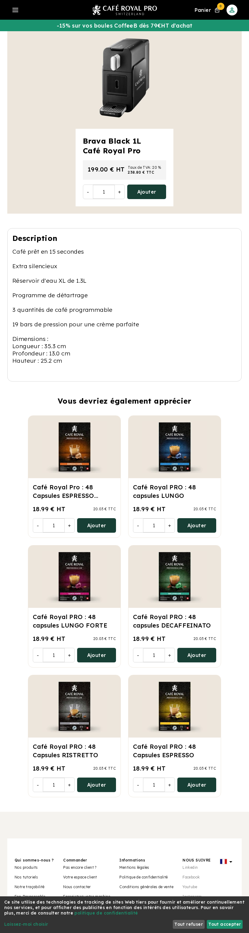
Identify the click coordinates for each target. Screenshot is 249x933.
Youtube (189, 887)
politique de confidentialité (106, 913)
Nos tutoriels (26, 877)
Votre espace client (80, 877)
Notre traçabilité (30, 887)
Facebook (191, 877)
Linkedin (190, 867)
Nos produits (26, 867)
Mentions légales (134, 867)
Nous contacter (77, 887)
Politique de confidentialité (143, 877)
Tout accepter (224, 924)
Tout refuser (188, 924)
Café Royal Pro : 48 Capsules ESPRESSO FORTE (63, 495)
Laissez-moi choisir (26, 924)
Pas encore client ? (80, 867)
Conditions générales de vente (146, 887)
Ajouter (146, 192)
